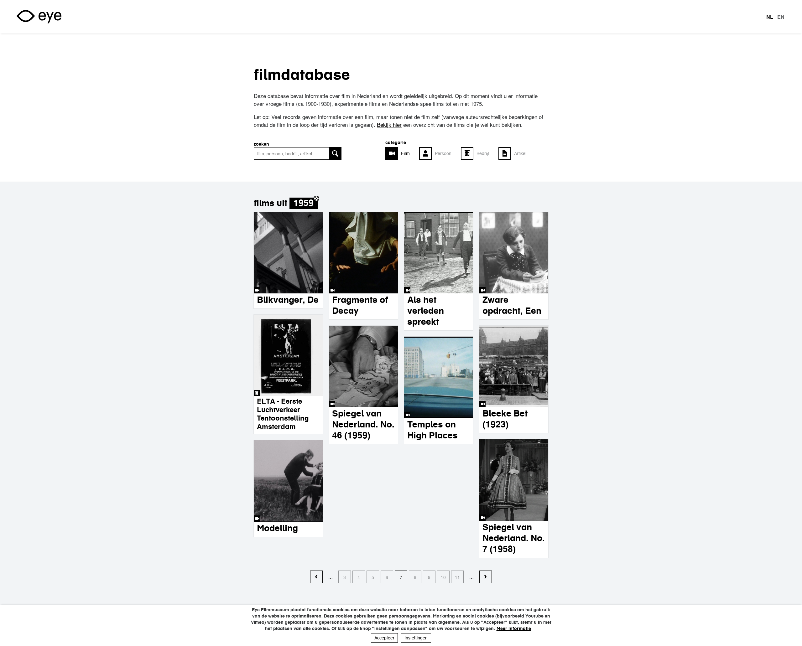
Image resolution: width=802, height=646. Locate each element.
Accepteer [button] (384, 638)
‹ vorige (316, 577)
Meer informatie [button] (514, 628)
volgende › (486, 577)
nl (769, 17)
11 (457, 577)
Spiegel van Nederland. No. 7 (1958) (513, 538)
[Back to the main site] (38, 16)
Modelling (277, 528)
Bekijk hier (389, 124)
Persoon (443, 153)
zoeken (261, 144)
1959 (304, 203)
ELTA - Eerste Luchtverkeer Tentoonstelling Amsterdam (283, 414)
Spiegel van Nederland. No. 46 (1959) (363, 424)
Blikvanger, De (288, 299)
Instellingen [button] (416, 638)
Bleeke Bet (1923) (505, 419)
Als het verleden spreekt (425, 310)
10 (443, 577)
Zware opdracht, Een (511, 305)
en (780, 17)
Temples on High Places (432, 430)
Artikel (520, 153)
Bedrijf (483, 153)
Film (405, 153)
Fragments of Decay (360, 305)
